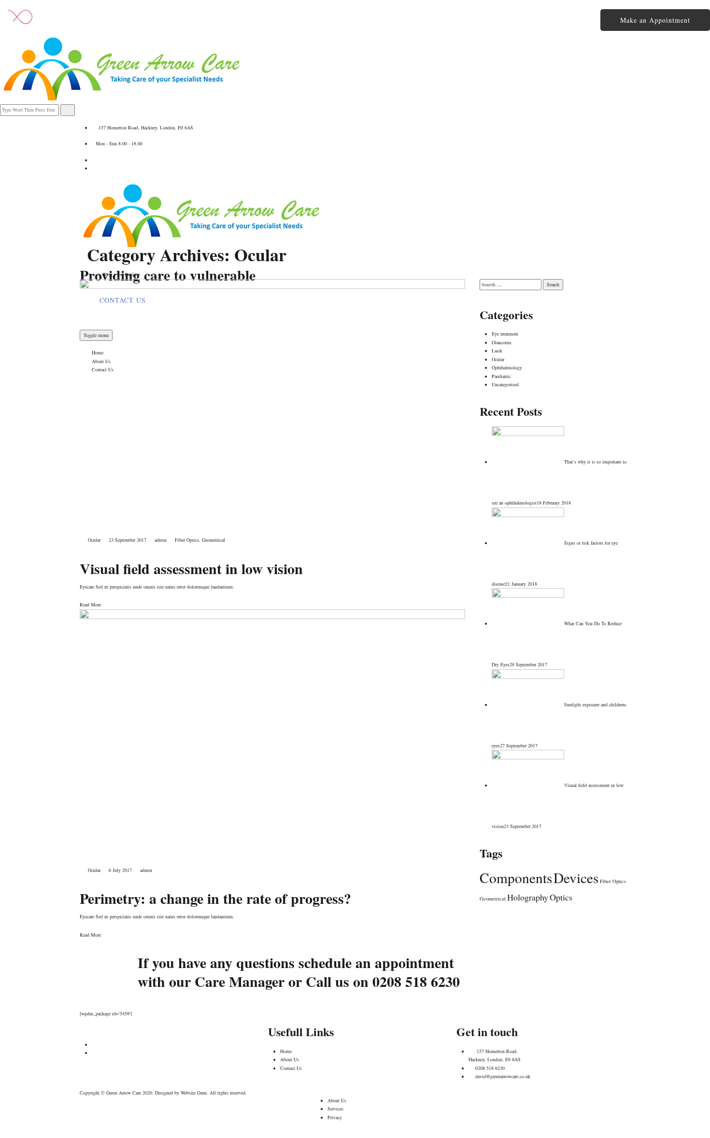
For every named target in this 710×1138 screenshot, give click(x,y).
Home (286, 1051)
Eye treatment (505, 333)
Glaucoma (501, 342)
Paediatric (501, 376)
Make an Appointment (655, 20)
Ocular (94, 539)
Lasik (497, 350)
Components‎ (516, 877)
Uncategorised (505, 384)
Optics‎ (561, 897)
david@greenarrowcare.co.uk (502, 1076)
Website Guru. (194, 1092)
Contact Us (291, 1068)
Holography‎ (527, 897)
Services (335, 1108)
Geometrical (213, 539)
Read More (90, 604)
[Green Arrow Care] (200, 214)
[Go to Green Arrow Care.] (89, 274)
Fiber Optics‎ (187, 539)
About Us (289, 1059)
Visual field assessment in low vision (191, 568)
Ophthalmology (507, 367)
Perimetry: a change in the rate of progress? (215, 898)
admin (161, 539)
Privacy (334, 1117)
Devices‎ (576, 877)
